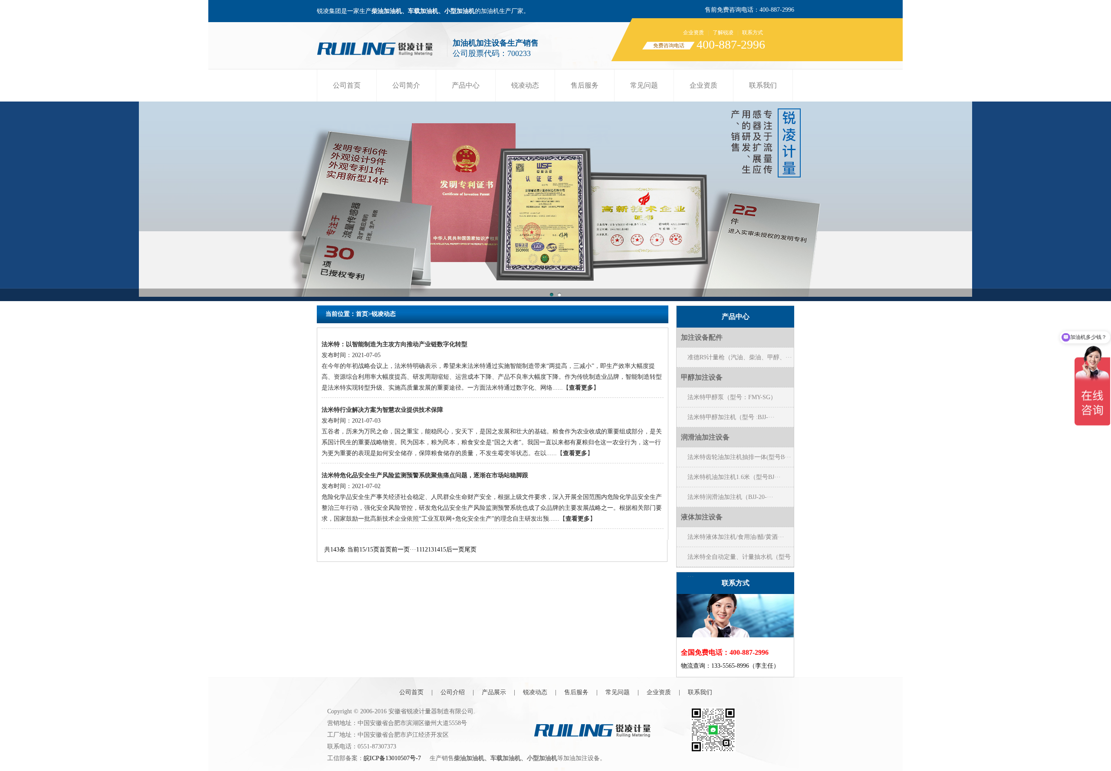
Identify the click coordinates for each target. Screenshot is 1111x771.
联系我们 (763, 85)
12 (425, 549)
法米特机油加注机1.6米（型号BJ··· (734, 477)
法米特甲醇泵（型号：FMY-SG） (731, 397)
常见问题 (644, 85)
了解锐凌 (723, 33)
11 (419, 549)
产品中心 (466, 85)
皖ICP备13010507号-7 (392, 758)
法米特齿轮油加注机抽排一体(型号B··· (739, 457)
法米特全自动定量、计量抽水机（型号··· (739, 560)
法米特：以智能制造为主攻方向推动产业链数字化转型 (394, 344)
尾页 (470, 549)
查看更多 (581, 387)
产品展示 (494, 692)
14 (437, 549)
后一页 (455, 549)
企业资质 (693, 33)
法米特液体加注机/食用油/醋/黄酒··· (735, 537)
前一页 (400, 549)
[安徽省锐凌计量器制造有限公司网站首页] (378, 46)
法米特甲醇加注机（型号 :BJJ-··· (731, 417)
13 (431, 549)
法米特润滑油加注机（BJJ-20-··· (730, 497)
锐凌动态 (525, 85)
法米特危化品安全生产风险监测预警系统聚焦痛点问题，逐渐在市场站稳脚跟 (425, 475)
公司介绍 (452, 692)
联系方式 (752, 33)
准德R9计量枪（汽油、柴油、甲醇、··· (739, 357)
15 (443, 549)
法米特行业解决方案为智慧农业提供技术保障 (382, 410)
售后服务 (584, 85)
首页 (362, 314)
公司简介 (406, 85)
